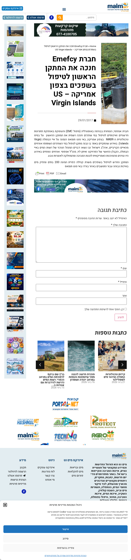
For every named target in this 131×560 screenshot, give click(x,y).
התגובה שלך (119, 225)
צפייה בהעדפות (65, 548)
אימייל (122, 282)
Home (93, 46)
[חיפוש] (60, 17)
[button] (5, 505)
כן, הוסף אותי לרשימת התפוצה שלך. (104, 309)
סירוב (66, 538)
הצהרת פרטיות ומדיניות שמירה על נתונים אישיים (65, 555)
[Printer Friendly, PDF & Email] (50, 173)
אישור (65, 529)
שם (124, 268)
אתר (124, 295)
